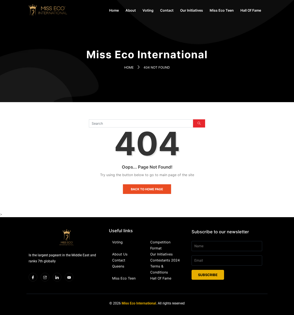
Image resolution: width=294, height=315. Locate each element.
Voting (147, 10)
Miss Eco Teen (222, 10)
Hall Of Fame (250, 10)
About (130, 10)
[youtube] (69, 277)
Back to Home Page (147, 189)
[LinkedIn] (57, 277)
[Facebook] (33, 277)
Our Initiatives (191, 10)
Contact (166, 10)
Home (114, 10)
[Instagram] (45, 277)
